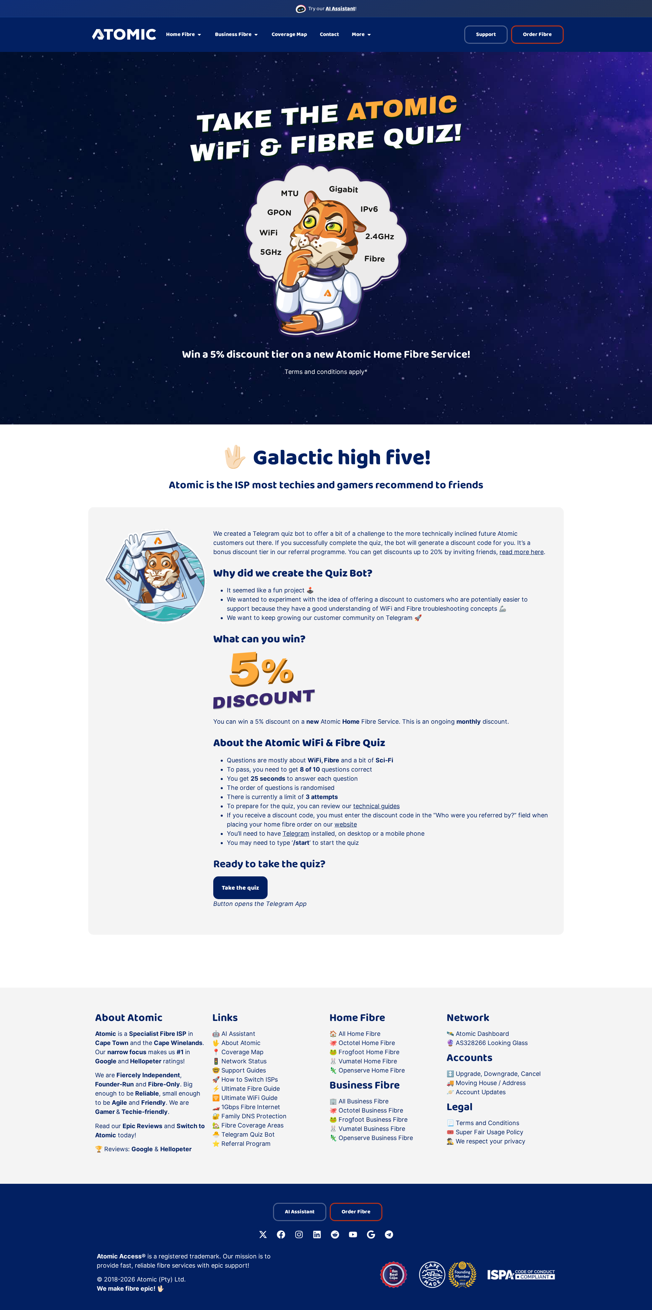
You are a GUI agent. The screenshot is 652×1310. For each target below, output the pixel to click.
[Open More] (369, 35)
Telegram (296, 833)
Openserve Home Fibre (372, 1070)
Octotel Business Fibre (371, 1110)
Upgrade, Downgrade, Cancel (498, 1073)
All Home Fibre (359, 1033)
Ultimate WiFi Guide (249, 1097)
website (345, 824)
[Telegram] (389, 1234)
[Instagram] (299, 1234)
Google (142, 1149)
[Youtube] (353, 1234)
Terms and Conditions (487, 1122)
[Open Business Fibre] (256, 35)
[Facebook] (281, 1234)
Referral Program (246, 1143)
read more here (522, 551)
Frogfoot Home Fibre (369, 1052)
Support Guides (243, 1070)
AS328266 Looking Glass (492, 1042)
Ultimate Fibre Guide (250, 1088)
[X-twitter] (263, 1234)
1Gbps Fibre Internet (250, 1106)
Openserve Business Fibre (376, 1137)
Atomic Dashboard (482, 1033)
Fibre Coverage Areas (252, 1125)
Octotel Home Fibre (367, 1042)
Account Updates (481, 1092)
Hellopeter (176, 1149)
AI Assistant (238, 1033)
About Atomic (240, 1042)
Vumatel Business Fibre (372, 1128)
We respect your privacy (490, 1141)
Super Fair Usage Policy (489, 1132)
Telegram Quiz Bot (248, 1134)
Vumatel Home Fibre (368, 1061)
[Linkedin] (317, 1234)
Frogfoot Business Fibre (373, 1119)
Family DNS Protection (254, 1116)
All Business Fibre (363, 1101)
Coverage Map (242, 1052)
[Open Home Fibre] (199, 35)
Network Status (244, 1061)
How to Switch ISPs (249, 1079)
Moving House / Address (491, 1082)
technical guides (376, 806)
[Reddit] (335, 1234)
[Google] (371, 1234)
